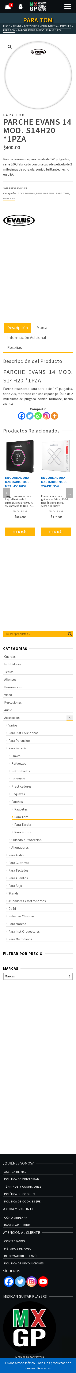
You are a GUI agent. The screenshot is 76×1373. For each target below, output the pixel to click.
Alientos (10, 679)
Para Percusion (19, 740)
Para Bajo (15, 885)
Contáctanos (14, 1241)
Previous (6, 493)
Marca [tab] (42, 327)
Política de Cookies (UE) (23, 1201)
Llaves (15, 756)
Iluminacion (13, 687)
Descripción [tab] (17, 327)
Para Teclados (18, 870)
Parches (9, 198)
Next (69, 493)
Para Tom (62, 193)
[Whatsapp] (38, 416)
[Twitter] (30, 416)
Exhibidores (12, 664)
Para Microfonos (20, 939)
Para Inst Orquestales (24, 931)
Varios (12, 725)
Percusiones (13, 702)
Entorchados (20, 771)
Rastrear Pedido (17, 1225)
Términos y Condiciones (23, 1186)
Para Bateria (45, 193)
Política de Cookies (19, 1194)
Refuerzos (18, 763)
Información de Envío (21, 1256)
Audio (8, 710)
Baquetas (18, 794)
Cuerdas (10, 656)
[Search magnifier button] (70, 634)
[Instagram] (46, 416)
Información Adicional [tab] (26, 337)
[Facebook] (21, 416)
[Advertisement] (38, 283)
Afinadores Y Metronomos (27, 901)
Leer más (20, 532)
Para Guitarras (18, 863)
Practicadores (21, 786)
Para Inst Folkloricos (23, 733)
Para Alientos (18, 878)
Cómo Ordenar (15, 1217)
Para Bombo (23, 832)
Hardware (18, 779)
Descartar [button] (44, 1368)
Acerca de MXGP (16, 1172)
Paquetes (21, 809)
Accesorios (26, 193)
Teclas (9, 672)
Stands (13, 893)
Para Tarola (22, 824)
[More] (54, 416)
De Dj (12, 908)
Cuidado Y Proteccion (26, 840)
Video (8, 695)
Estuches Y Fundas (21, 916)
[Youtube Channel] (43, 1281)
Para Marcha (17, 924)
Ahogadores (20, 847)
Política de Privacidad (21, 1179)
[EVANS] (19, 220)
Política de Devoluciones (24, 1263)
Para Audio (16, 855)
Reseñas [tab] (14, 347)
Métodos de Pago (18, 1248)
